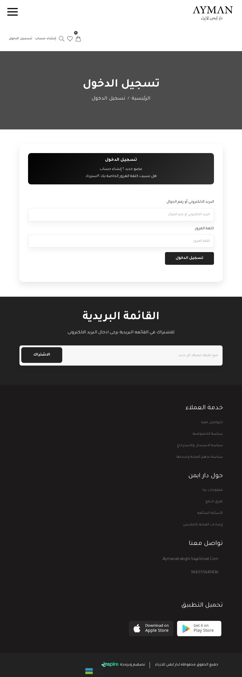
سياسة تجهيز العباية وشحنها (199, 457)
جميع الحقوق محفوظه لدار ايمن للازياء (186, 665)
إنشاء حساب (45, 38)
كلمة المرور (204, 229)
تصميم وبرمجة (132, 665)
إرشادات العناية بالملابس (203, 525)
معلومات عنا (212, 490)
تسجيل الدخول (20, 38)
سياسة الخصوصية (208, 434)
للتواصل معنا (212, 423)
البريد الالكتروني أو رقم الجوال (190, 202)
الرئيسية (141, 98)
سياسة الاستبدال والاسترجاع (200, 446)
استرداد (92, 176)
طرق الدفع (214, 502)
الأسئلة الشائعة (210, 513)
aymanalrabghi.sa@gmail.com (190, 559)
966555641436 (204, 572)
